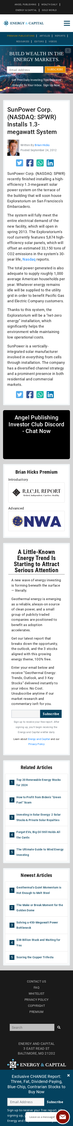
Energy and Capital (39, 739)
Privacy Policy (36, 744)
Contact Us (36, 981)
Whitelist (37, 993)
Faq (36, 987)
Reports (60, 36)
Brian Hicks (42, 145)
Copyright (36, 1006)
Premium (36, 1012)
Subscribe (51, 714)
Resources (22, 41)
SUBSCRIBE (55, 69)
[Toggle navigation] (67, 23)
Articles (45, 36)
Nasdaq (29, 259)
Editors (39, 41)
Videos (53, 41)
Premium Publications (20, 36)
